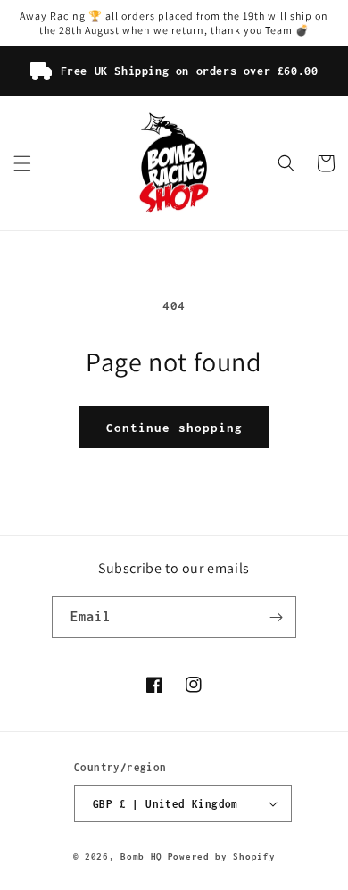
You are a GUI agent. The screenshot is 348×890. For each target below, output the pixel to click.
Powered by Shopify (222, 856)
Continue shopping (174, 427)
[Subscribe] (275, 617)
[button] (22, 163)
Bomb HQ (141, 856)
